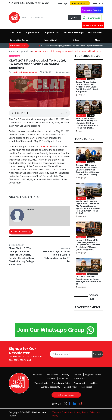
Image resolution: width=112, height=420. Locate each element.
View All (93, 297)
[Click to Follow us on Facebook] (69, 403)
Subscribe (98, 354)
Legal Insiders (24, 51)
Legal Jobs (93, 383)
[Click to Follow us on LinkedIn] (74, 403)
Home (14, 51)
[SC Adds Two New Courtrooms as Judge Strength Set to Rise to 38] (89, 265)
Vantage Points (41, 383)
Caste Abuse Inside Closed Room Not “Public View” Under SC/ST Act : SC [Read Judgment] (87, 87)
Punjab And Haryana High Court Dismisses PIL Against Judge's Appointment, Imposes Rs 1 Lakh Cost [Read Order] (88, 207)
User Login (63, 3)
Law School (86, 387)
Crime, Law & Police (61, 383)
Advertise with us (66, 395)
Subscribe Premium (92, 9)
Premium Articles (81, 3)
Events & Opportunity (50, 387)
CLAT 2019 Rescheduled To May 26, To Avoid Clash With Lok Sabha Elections (66, 51)
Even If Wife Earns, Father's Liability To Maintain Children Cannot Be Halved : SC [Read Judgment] (87, 123)
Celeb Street (79, 378)
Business (51, 378)
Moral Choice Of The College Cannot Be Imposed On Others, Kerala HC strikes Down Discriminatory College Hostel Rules (22, 256)
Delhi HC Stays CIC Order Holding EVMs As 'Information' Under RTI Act (56, 256)
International (64, 378)
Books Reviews (70, 387)
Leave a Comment (20, 232)
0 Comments (64, 72)
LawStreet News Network (24, 72)
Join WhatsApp (92, 17)
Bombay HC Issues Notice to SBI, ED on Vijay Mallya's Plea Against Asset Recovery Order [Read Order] (89, 170)
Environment (79, 383)
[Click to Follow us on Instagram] (80, 403)
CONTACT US (97, 3)
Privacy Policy (81, 412)
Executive (77, 374)
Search (75, 17)
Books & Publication (93, 25)
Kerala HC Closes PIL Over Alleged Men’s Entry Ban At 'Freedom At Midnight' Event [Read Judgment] (88, 245)
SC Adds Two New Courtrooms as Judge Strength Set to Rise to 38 (88, 280)
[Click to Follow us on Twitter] (64, 403)
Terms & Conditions (62, 412)
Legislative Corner (93, 374)
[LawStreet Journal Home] (14, 17)
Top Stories (36, 374)
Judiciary (65, 374)
